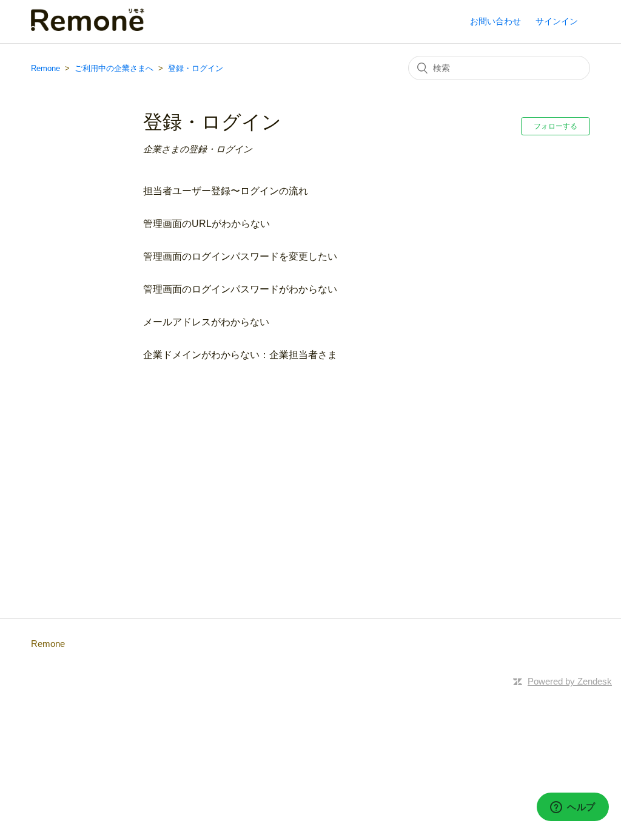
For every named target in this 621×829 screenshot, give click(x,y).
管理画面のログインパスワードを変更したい (240, 256)
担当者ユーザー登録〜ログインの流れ (225, 191)
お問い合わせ (495, 21)
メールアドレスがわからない (206, 322)
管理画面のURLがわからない (206, 223)
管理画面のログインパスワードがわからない (240, 289)
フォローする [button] (555, 126)
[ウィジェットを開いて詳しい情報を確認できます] (573, 808)
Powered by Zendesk (570, 681)
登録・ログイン (195, 68)
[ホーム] (87, 27)
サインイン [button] (556, 21)
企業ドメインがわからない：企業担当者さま (240, 355)
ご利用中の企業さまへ (114, 68)
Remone (45, 68)
